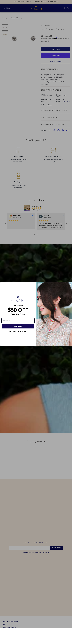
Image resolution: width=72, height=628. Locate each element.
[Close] (70, 284)
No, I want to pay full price (18, 331)
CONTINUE (18, 326)
